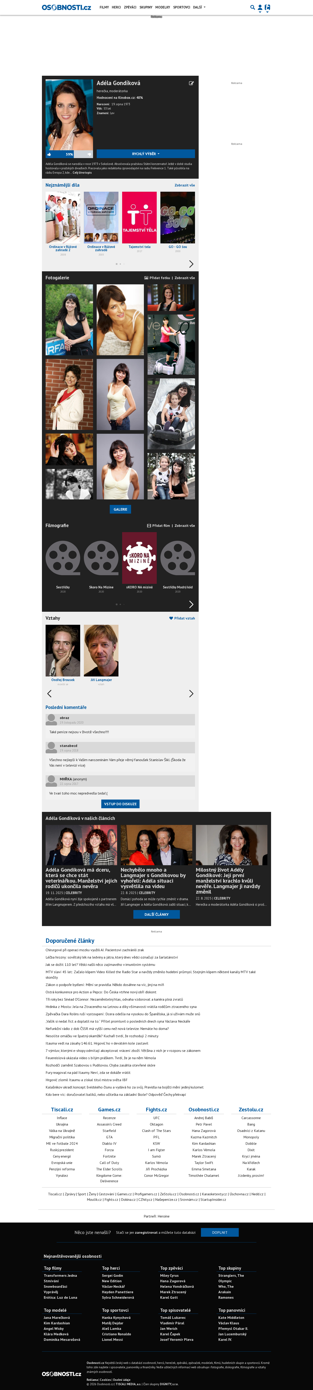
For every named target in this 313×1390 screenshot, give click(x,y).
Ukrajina (62, 1124)
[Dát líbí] (56, 154)
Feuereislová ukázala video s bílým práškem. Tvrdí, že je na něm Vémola (101, 1058)
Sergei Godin (112, 1275)
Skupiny (146, 7)
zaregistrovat (146, 1232)
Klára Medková (56, 1334)
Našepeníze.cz (166, 1199)
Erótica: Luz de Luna (60, 1297)
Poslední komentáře (66, 707)
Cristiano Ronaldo (116, 1334)
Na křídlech (251, 1162)
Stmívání (51, 1281)
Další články (157, 914)
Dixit (251, 1150)
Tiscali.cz (62, 1109)
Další (198, 7)
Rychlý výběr (144, 153)
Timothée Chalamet (203, 1175)
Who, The (226, 1286)
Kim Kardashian (204, 1143)
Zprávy (70, 1194)
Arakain (224, 1292)
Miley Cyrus (169, 1275)
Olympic (225, 1281)
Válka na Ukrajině (62, 1130)
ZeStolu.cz (168, 1194)
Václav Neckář (113, 1286)
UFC (156, 1117)
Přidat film (160, 525)
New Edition (112, 1281)
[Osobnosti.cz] (66, 7)
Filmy (104, 7)
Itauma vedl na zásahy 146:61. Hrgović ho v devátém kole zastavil (97, 1043)
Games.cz (109, 1109)
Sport (82, 1194)
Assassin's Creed (109, 1124)
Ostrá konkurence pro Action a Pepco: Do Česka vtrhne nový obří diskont (101, 992)
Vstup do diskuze (120, 804)
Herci (116, 7)
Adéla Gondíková (118, 83)
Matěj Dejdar (112, 1323)
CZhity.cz (145, 1199)
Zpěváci (130, 7)
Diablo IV (109, 1143)
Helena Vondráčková (177, 1286)
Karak (251, 1169)
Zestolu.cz (251, 1109)
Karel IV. (225, 1339)
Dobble (251, 1143)
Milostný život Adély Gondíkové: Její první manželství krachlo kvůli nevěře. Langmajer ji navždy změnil (228, 880)
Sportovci (181, 7)
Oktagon (156, 1124)
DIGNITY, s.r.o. (169, 1384)
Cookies (105, 1380)
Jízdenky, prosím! (251, 1175)
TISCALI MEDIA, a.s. (128, 1384)
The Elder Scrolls (109, 1169)
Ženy (92, 1194)
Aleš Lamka (111, 1328)
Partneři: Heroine (157, 1216)
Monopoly (251, 1137)
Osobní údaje (121, 1380)
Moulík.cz (94, 1199)
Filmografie (57, 525)
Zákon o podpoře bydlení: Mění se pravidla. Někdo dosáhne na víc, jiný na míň (105, 984)
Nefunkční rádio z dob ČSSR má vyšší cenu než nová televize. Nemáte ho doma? (107, 1028)
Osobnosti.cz (204, 1109)
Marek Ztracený (204, 1156)
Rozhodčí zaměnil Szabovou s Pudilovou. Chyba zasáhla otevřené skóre (100, 1065)
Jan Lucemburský (232, 1334)
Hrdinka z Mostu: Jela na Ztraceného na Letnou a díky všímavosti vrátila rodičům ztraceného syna (121, 1006)
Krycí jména (251, 1156)
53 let (107, 108)
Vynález (62, 1175)
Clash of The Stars (156, 1130)
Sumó (156, 1156)
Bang (251, 1124)
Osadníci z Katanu (251, 1130)
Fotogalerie (57, 278)
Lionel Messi (112, 1339)
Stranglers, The (231, 1275)
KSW (156, 1143)
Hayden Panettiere (117, 1292)
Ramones (226, 1297)
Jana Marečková (57, 1317)
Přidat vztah (184, 618)
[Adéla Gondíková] (69, 114)
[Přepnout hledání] (252, 7)
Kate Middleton (231, 1317)
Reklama (92, 1380)
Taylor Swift (203, 1162)
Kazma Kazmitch (204, 1137)
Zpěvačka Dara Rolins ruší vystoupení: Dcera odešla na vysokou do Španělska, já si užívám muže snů (123, 1014)
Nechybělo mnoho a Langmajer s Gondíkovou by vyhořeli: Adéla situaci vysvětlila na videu (153, 878)
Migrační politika (62, 1137)
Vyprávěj (51, 1292)
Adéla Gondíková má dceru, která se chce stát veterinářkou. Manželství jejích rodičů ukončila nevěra (81, 878)
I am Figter (156, 1150)
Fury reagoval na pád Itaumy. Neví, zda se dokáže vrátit (88, 1072)
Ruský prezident (62, 1150)
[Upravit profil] (191, 83)
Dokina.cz (128, 1199)
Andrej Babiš (203, 1117)
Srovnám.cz (189, 1199)
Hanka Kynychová (116, 1317)
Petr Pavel (204, 1124)
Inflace (62, 1117)
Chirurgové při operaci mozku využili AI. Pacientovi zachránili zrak (95, 950)
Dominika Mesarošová (62, 1339)
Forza (109, 1150)
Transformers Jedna (60, 1275)
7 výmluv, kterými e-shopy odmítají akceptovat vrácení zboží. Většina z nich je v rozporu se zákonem (123, 1050)
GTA (109, 1137)
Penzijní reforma (62, 1169)
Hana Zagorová (204, 1130)
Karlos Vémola (156, 1162)
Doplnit (220, 1232)
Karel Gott (169, 1297)
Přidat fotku (159, 277)
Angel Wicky (54, 1328)
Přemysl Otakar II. (233, 1328)
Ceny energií (62, 1156)
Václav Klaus (228, 1323)
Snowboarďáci (55, 1286)
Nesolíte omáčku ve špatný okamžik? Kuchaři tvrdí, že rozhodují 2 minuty (102, 1036)
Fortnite (109, 1156)
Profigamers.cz (146, 1194)
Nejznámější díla (63, 185)
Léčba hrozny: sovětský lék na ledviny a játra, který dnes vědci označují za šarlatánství (112, 957)
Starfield (109, 1130)
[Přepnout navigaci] (260, 7)
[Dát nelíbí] (83, 154)
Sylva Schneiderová (118, 1297)
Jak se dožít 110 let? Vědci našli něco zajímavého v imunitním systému (100, 964)
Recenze (109, 1117)
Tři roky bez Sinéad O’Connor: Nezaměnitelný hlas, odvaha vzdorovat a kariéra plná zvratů (114, 999)
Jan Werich (168, 1328)
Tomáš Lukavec (173, 1317)
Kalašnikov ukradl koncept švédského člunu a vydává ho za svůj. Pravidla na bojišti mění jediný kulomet (125, 1087)
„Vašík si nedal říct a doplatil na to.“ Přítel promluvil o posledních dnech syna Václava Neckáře (118, 1021)
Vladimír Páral (172, 1323)
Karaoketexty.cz (214, 1194)
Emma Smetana (204, 1169)
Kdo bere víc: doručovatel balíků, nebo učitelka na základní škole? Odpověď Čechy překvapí (116, 1094)
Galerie (120, 509)
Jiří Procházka (156, 1169)
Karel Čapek (170, 1334)
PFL (156, 1137)
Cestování (106, 1194)
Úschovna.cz (239, 1194)
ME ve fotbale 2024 (62, 1143)
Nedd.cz (257, 1194)
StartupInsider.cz (213, 1199)
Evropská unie (61, 1162)
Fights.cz (156, 1109)
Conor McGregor (156, 1175)
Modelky (162, 7)
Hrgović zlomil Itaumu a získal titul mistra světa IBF (87, 1080)
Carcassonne (251, 1117)
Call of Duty (109, 1162)
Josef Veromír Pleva (176, 1339)
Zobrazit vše (185, 185)
